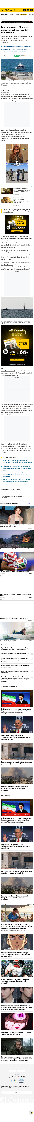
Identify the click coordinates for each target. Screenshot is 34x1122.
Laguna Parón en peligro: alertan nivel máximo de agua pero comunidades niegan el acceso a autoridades (15, 648)
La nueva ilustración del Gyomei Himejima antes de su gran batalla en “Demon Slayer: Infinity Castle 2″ (15, 954)
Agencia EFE (6, 90)
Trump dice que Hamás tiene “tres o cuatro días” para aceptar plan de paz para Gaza (16, 480)
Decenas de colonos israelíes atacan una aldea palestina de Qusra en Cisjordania (16, 763)
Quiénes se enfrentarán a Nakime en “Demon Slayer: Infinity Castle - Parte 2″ (16, 1033)
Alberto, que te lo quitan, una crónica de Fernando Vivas (15, 653)
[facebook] (10, 1077)
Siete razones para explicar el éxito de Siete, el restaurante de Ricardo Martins (15, 666)
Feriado (12, 14)
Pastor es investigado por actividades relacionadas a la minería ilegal (14, 671)
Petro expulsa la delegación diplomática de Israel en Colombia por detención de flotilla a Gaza (17, 468)
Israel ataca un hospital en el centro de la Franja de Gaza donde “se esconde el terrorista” (14, 788)
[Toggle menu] (2, 10)
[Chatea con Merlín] (24, 10)
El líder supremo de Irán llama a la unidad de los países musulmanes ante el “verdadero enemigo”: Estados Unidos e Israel (16, 711)
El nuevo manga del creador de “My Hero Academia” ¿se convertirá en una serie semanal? (15, 981)
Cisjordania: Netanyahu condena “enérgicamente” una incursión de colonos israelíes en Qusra (15, 737)
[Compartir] (31, 56)
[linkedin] (21, 1077)
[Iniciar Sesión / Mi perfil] (31, 10)
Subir (16, 1092)
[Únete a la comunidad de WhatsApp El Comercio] (17, 56)
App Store (13, 1071)
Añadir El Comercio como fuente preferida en (16, 22)
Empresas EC (23, 14)
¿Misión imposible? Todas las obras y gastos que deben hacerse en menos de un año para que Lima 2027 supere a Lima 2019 (15, 660)
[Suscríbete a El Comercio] (27, 10)
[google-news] (24, 1077)
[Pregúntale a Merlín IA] (31, 1112)
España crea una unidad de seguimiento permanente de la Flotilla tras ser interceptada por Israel (17, 462)
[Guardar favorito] (28, 56)
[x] (13, 1077)
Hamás (18, 489)
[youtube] (18, 1077)
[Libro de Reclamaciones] (21, 1081)
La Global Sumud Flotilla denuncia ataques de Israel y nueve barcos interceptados (17, 47)
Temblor (17, 14)
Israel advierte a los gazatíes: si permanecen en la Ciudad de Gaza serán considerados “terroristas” (18, 474)
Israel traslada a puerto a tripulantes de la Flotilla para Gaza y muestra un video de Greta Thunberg (17, 50)
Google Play (21, 1071)
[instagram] (16, 1077)
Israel (12, 489)
